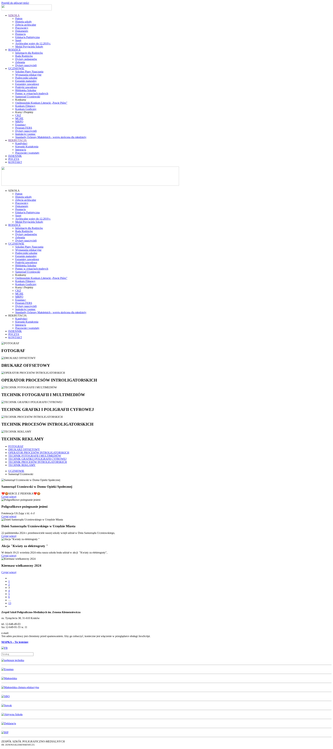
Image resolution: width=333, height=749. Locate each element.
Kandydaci (21, 143)
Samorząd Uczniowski (27, 96)
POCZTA (13, 159)
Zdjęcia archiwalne (25, 24)
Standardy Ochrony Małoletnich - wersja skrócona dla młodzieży (50, 137)
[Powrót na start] (26, 9)
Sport (18, 40)
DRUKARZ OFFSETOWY (24, 449)
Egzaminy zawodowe (27, 84)
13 (9, 603)
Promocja (20, 34)
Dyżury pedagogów (26, 59)
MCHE (19, 118)
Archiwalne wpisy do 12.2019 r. (33, 43)
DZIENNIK (15, 155)
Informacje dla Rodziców (29, 52)
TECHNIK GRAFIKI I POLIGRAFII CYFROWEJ (37, 458)
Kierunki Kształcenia (26, 146)
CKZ (18, 115)
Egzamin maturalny (26, 80)
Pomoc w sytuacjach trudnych (31, 93)
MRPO (19, 121)
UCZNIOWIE (16, 68)
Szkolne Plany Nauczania (29, 71)
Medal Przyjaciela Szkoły (29, 46)
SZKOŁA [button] (14, 190)
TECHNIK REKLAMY (22, 465)
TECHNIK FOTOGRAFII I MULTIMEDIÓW (34, 455)
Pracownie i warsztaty (27, 152)
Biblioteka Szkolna (25, 90)
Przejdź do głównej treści (15, 2)
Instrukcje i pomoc (25, 134)
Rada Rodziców (24, 55)
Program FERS (23, 127)
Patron (18, 18)
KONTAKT (15, 162)
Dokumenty (21, 30)
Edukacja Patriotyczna (27, 37)
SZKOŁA (14, 15)
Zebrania (20, 62)
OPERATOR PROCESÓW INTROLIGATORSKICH (38, 452)
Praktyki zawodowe (26, 87)
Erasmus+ (20, 124)
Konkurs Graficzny (25, 109)
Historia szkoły (23, 21)
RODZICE (14, 49)
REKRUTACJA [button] (17, 315)
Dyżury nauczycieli (26, 65)
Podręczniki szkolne (26, 77)
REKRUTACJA (17, 140)
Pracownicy (21, 27)
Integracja (20, 149)
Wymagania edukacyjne (28, 74)
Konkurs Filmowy (25, 105)
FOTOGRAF (15, 446)
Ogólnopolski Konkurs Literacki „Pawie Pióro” (41, 102)
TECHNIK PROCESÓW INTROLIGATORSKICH (37, 461)
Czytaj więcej (8, 496)
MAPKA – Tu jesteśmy (14, 642)
